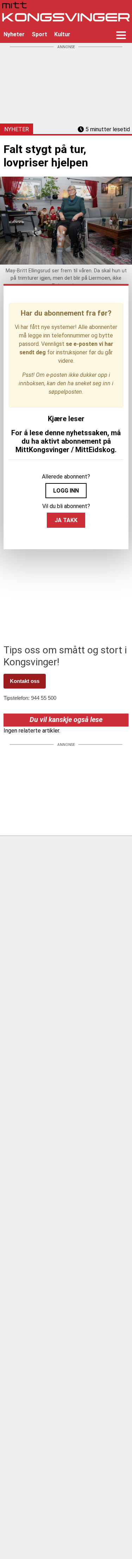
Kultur (62, 34)
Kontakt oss (24, 681)
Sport (39, 34)
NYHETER (16, 129)
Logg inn (66, 490)
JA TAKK (66, 520)
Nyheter (14, 34)
